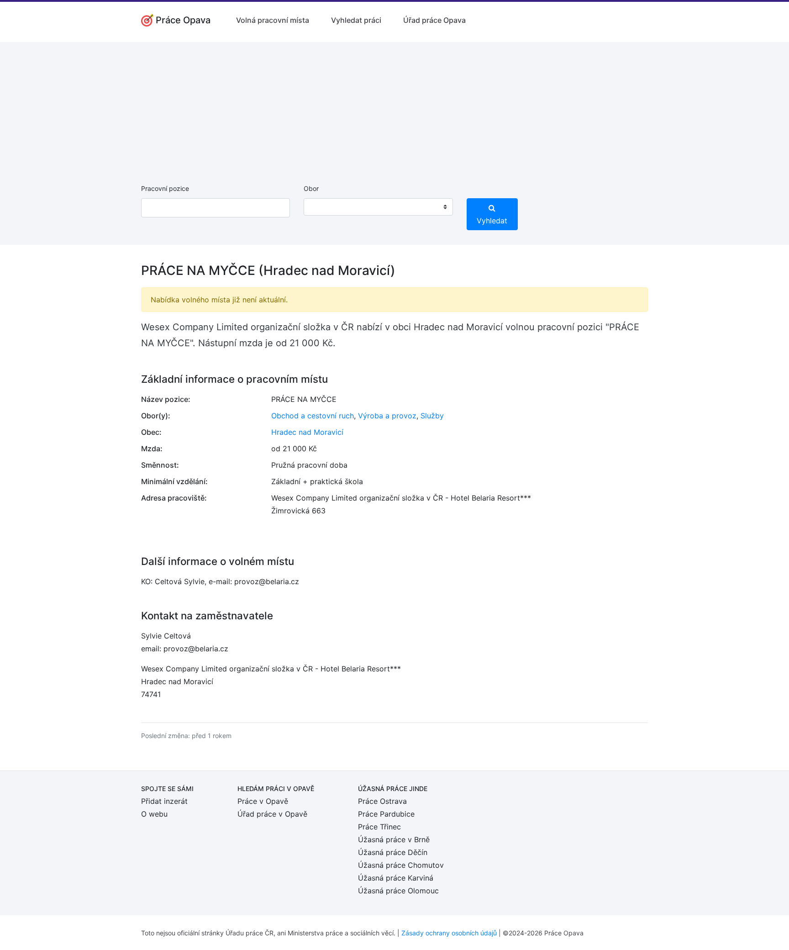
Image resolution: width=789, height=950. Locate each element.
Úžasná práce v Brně (394, 839)
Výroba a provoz (387, 415)
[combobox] (378, 207)
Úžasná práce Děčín (392, 852)
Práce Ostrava (382, 801)
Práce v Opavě (262, 801)
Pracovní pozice (165, 188)
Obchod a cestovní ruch (312, 415)
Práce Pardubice (386, 813)
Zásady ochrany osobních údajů (449, 933)
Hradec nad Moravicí (307, 432)
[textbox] (322, 207)
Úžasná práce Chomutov (401, 865)
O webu (154, 813)
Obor (311, 188)
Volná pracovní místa (272, 20)
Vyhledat (492, 220)
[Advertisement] (394, 106)
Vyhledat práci (356, 20)
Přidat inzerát (164, 801)
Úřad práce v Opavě (272, 813)
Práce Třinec (379, 826)
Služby (432, 415)
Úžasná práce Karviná (395, 877)
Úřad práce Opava (434, 20)
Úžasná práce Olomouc (398, 890)
